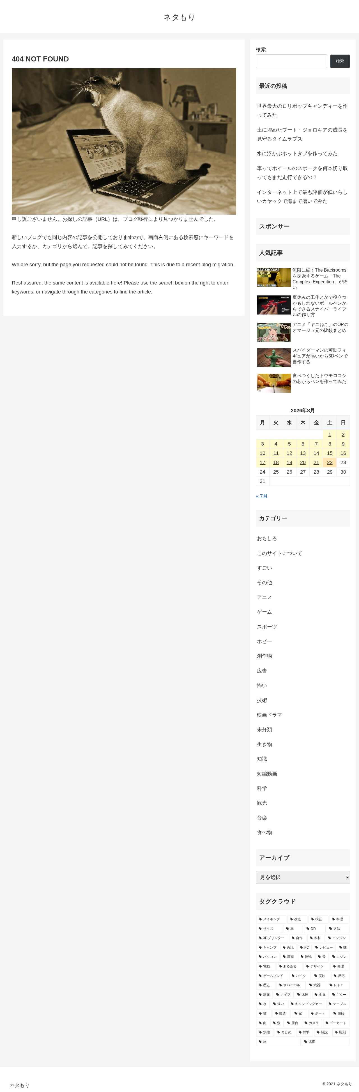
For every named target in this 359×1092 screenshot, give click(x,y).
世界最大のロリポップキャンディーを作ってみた (302, 110)
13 (303, 453)
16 (343, 453)
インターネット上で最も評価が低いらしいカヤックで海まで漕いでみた (302, 196)
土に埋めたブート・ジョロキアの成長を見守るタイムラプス (302, 134)
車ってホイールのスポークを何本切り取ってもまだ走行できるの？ (302, 173)
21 (316, 462)
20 (303, 462)
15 (330, 453)
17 (262, 462)
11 (276, 453)
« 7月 (262, 496)
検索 (261, 49)
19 (289, 462)
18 (276, 462)
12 (289, 453)
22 (330, 462)
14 (316, 453)
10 (262, 453)
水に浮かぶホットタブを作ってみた (297, 153)
